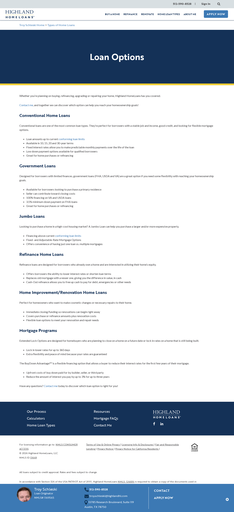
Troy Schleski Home (32, 25)
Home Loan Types (41, 425)
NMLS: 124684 (126, 481)
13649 (33, 457)
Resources (102, 411)
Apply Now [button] (163, 498)
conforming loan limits (72, 139)
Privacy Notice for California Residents (137, 449)
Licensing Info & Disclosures (138, 444)
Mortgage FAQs (106, 418)
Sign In (205, 4)
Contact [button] (161, 490)
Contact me (26, 105)
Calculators (36, 418)
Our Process (36, 411)
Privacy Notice (105, 449)
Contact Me (103, 425)
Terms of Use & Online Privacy (103, 444)
